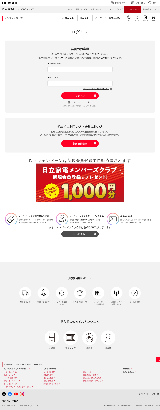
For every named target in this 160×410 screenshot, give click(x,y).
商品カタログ (88, 372)
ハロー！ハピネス (10, 372)
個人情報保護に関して (125, 405)
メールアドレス (55, 63)
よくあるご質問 (49, 372)
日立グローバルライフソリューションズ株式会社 (23, 364)
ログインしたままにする (81, 102)
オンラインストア (10, 384)
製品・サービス (9, 375)
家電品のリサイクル (51, 384)
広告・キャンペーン (11, 381)
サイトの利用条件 (109, 405)
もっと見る (79, 234)
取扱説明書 (48, 375)
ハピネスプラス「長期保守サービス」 (17, 387)
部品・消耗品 (48, 381)
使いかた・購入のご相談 (92, 378)
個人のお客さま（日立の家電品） (16, 369)
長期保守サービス (149, 9)
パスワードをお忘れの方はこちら (96, 89)
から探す (108, 18)
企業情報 (126, 369)
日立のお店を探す (89, 375)
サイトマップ (143, 394)
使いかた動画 (48, 378)
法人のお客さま (128, 372)
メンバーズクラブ (116, 9)
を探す (70, 18)
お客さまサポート (50, 369)
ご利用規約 (138, 405)
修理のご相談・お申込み (92, 381)
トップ (69, 9)
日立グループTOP (10, 401)
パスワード (53, 77)
